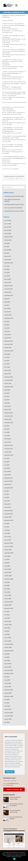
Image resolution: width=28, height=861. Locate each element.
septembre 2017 (8, 295)
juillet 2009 (7, 556)
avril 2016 (7, 328)
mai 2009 (6, 562)
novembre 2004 (8, 670)
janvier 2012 (7, 474)
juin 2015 (6, 357)
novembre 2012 (8, 448)
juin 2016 (6, 321)
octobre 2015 (7, 347)
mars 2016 (7, 331)
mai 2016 (6, 324)
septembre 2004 (8, 673)
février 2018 (7, 279)
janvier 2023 (7, 230)
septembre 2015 (8, 351)
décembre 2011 (8, 478)
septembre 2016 (8, 318)
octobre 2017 (7, 292)
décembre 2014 (8, 377)
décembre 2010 (8, 510)
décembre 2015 (8, 341)
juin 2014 (6, 393)
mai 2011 (6, 494)
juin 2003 (6, 699)
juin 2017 (6, 305)
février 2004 (7, 683)
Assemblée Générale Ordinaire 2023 (14, 211)
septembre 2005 (8, 650)
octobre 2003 (8, 693)
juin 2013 (6, 426)
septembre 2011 (8, 487)
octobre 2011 (7, 484)
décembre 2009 (8, 543)
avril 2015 (7, 364)
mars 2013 (7, 435)
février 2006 (7, 637)
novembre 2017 (8, 289)
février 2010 (7, 536)
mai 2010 (6, 527)
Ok (14, 858)
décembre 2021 (8, 236)
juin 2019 (6, 253)
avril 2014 (7, 399)
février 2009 (7, 569)
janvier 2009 (7, 572)
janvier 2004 (7, 686)
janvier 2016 (7, 338)
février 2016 (7, 334)
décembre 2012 (8, 445)
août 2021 (7, 243)
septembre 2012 (8, 455)
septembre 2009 (8, 553)
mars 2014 (7, 403)
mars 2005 (7, 660)
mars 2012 (7, 468)
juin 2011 (6, 491)
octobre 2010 (7, 517)
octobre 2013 (7, 419)
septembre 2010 (8, 520)
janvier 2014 (7, 409)
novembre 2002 (8, 716)
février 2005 (7, 663)
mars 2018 (7, 276)
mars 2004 (7, 680)
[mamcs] (14, 831)
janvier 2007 (7, 621)
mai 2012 (6, 461)
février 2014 (7, 406)
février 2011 (7, 504)
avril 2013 (7, 432)
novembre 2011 (8, 481)
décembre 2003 (8, 689)
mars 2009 (7, 566)
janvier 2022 (7, 233)
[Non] (26, 855)
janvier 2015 (7, 373)
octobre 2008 (8, 575)
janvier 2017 (7, 311)
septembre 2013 (8, 422)
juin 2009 (6, 559)
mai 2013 (6, 429)
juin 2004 (6, 676)
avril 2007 (7, 615)
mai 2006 (6, 631)
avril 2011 (6, 497)
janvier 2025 (7, 223)
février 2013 (7, 439)
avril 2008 (7, 588)
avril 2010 (7, 530)
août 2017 (7, 298)
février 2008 (7, 595)
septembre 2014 (8, 386)
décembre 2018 (8, 263)
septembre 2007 (8, 608)
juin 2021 (6, 246)
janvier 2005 (7, 667)
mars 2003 (7, 706)
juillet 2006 (7, 628)
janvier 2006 (7, 641)
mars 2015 (7, 367)
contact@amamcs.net (13, 783)
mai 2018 (6, 269)
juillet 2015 (7, 354)
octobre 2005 (8, 647)
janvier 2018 (7, 282)
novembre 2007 (8, 601)
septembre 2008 (8, 579)
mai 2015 (6, 360)
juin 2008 (6, 582)
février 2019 (7, 256)
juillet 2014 (7, 390)
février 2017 (7, 308)
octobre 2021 (7, 240)
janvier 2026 (7, 220)
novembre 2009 (8, 546)
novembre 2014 (8, 380)
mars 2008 (7, 592)
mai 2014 (6, 396)
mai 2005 (6, 657)
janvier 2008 (7, 598)
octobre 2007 (7, 605)
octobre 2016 (7, 315)
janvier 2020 (7, 250)
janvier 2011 (7, 507)
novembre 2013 (8, 416)
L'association (15, 168)
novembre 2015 (8, 344)
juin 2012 (6, 458)
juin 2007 (6, 611)
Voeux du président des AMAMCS (13, 207)
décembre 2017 (8, 285)
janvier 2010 (7, 540)
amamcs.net (9, 785)
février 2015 (7, 370)
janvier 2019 (7, 259)
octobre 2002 (8, 719)
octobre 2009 (8, 549)
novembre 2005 (8, 644)
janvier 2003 (7, 709)
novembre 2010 (8, 514)
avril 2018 (7, 272)
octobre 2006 (8, 624)
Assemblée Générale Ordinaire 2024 (14, 204)
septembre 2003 (8, 696)
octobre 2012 (7, 452)
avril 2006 (7, 634)
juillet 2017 (7, 302)
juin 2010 (6, 523)
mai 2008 (6, 585)
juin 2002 (6, 722)
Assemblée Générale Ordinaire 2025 (14, 196)
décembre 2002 (8, 712)
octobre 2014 (7, 383)
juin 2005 (6, 654)
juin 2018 (6, 266)
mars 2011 (7, 500)
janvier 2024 (7, 227)
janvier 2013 (7, 442)
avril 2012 (6, 465)
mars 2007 (7, 618)
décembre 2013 (8, 412)
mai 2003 (6, 703)
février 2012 (7, 471)
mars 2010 (7, 533)
